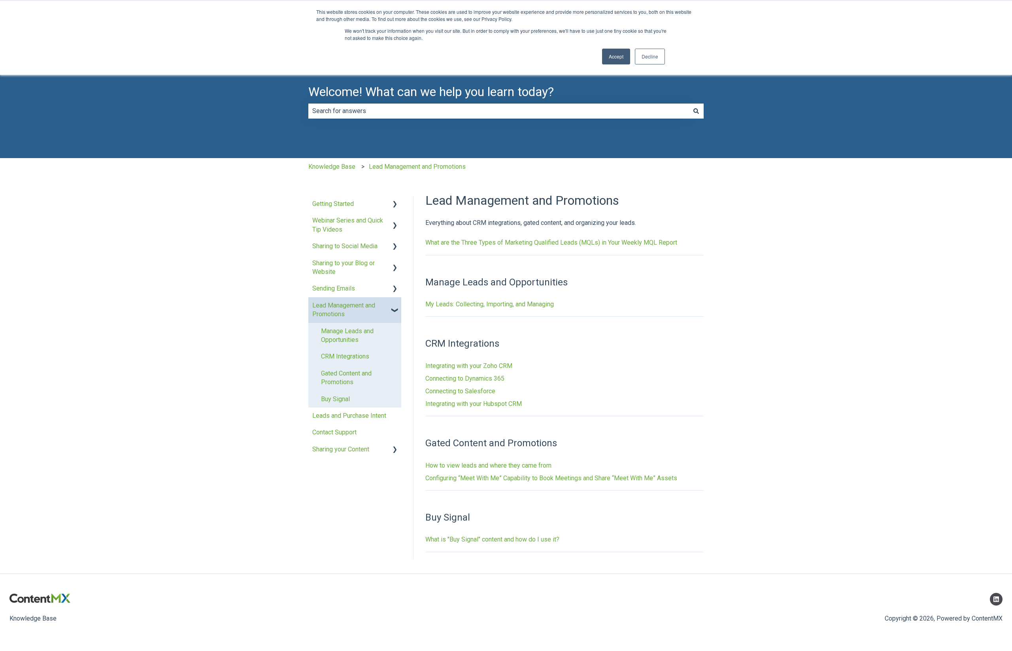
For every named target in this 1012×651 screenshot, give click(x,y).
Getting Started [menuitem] (333, 204)
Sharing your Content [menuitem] (340, 449)
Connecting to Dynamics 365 (464, 378)
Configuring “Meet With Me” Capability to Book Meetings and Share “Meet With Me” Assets (551, 478)
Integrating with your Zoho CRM (468, 366)
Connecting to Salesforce (460, 391)
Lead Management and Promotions (417, 166)
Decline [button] (650, 56)
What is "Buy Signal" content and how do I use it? (492, 539)
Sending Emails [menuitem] (333, 288)
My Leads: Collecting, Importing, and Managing (489, 304)
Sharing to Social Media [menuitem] (345, 246)
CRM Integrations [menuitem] (345, 356)
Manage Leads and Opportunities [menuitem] (347, 335)
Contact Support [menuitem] (334, 432)
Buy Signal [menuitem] (335, 399)
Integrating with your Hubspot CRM (473, 404)
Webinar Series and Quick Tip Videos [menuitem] (347, 225)
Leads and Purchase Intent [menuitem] (349, 415)
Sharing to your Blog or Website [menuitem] (343, 267)
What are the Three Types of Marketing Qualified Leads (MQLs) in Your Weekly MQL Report (551, 242)
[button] (395, 204)
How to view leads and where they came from (488, 465)
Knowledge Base (331, 166)
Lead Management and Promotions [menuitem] (343, 310)
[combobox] (498, 111)
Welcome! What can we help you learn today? (431, 91)
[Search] (696, 111)
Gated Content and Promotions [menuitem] (346, 378)
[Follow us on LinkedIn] (996, 599)
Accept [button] (616, 56)
